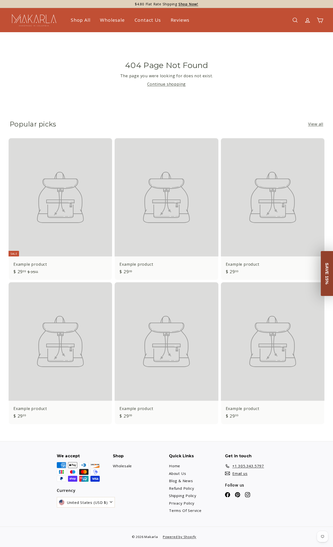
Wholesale (112, 20)
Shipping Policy (182, 495)
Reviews (180, 20)
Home (174, 465)
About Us (177, 473)
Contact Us (148, 20)
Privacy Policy (182, 503)
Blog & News (181, 480)
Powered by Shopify (179, 537)
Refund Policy (181, 488)
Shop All (80, 20)
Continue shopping (166, 84)
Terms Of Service (185, 510)
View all (315, 124)
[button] (327, 273)
